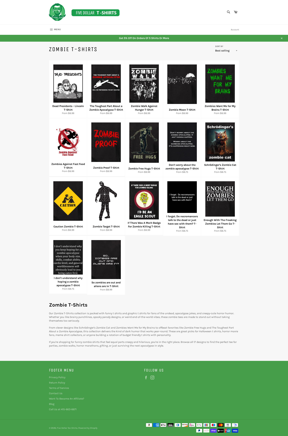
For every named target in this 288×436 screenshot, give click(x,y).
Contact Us (55, 393)
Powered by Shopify (87, 428)
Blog (51, 404)
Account (235, 29)
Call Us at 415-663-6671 (62, 409)
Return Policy (57, 382)
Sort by (219, 46)
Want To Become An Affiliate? (66, 398)
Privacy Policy (57, 377)
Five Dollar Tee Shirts (67, 428)
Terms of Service (59, 388)
